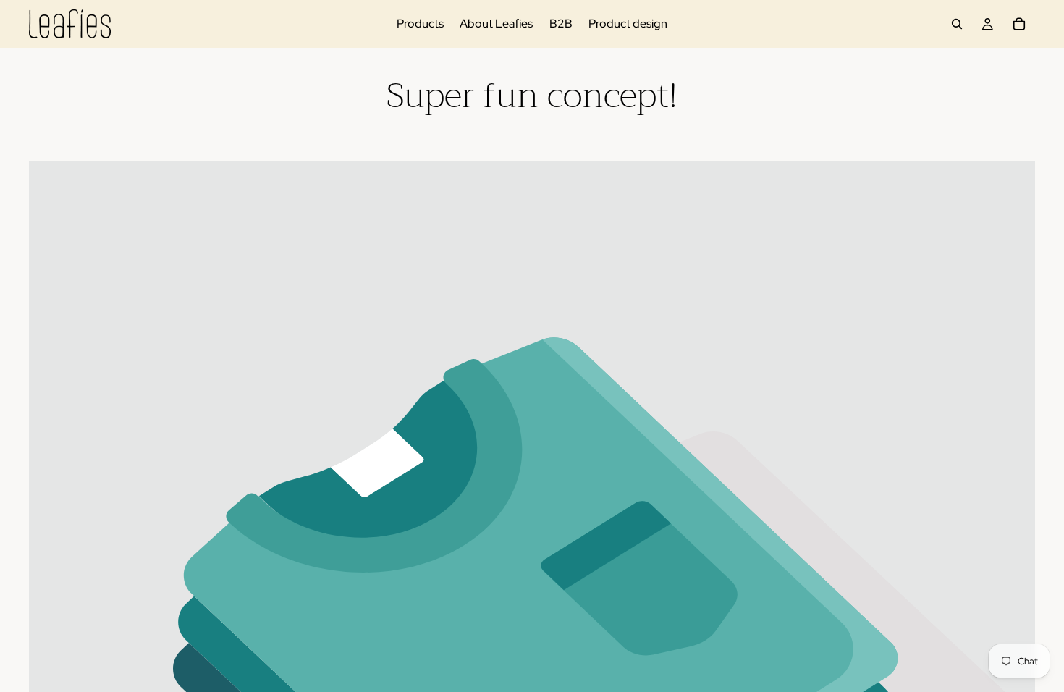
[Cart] (1019, 24)
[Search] (957, 24)
